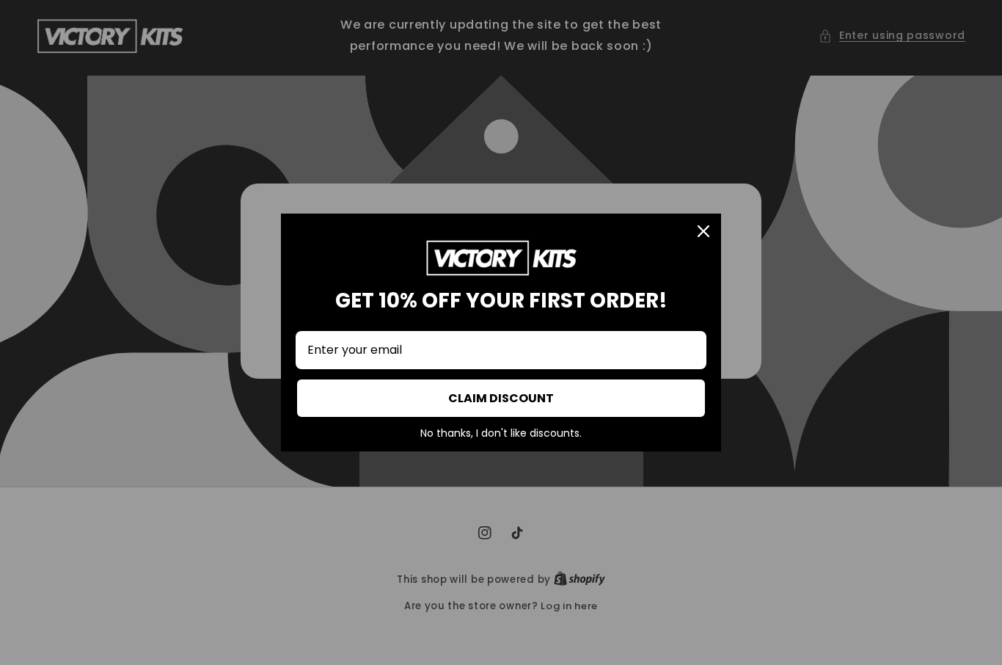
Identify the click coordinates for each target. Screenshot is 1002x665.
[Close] (703, 231)
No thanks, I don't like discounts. (501, 433)
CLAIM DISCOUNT (501, 398)
